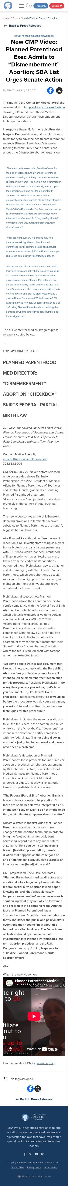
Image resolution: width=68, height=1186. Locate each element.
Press (15, 18)
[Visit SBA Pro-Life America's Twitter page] (30, 1154)
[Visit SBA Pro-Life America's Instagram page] (42, 1154)
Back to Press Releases (25, 25)
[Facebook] (50, 90)
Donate (56, 5)
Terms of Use (17, 1167)
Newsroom (47, 36)
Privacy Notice (34, 1167)
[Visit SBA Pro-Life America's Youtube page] (36, 1154)
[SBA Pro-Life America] (8, 5)
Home (7, 18)
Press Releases (31, 36)
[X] (59, 90)
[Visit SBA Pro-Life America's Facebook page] (25, 1154)
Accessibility (50, 1167)
